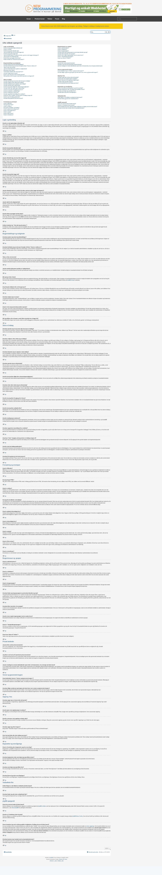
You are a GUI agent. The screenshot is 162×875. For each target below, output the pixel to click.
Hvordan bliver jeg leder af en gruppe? (66, 53)
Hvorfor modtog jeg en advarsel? (11, 92)
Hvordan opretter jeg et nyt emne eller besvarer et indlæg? (17, 81)
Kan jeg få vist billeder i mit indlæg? (11, 107)
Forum (57, 19)
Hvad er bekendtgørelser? (10, 110)
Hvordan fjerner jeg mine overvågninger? (67, 92)
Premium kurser (40, 19)
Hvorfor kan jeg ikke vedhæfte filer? (12, 91)
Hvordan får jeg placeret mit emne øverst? (13, 98)
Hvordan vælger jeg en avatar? (11, 73)
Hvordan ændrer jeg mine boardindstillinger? (14, 64)
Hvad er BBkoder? (8, 103)
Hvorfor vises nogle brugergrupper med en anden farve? (70, 55)
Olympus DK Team (63, 859)
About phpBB (15, 807)
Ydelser (49, 19)
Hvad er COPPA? (8, 49)
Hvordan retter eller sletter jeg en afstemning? (14, 88)
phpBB (51, 857)
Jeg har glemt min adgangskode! (11, 56)
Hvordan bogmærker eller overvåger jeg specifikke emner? (71, 89)
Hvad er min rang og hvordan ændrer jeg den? (14, 74)
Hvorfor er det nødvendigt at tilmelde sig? (13, 48)
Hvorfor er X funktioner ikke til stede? (66, 105)
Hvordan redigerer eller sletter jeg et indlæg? (14, 82)
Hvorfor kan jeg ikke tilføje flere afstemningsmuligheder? (16, 86)
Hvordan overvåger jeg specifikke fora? (67, 90)
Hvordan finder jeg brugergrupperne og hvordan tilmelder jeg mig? (72, 52)
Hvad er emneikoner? (8, 114)
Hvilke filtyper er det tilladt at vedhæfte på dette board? (70, 97)
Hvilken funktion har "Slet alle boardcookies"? (14, 59)
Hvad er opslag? (7, 111)
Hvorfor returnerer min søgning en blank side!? (68, 80)
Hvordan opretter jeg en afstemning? (12, 85)
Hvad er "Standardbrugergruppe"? (65, 56)
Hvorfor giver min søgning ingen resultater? (67, 78)
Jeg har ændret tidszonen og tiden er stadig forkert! (15, 68)
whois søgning (90, 826)
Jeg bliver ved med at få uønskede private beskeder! (70, 64)
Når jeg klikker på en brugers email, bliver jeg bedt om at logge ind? (19, 76)
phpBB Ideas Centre (77, 816)
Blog (63, 19)
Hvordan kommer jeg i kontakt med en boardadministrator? (71, 108)
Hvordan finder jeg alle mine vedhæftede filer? (68, 98)
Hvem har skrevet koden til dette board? (67, 103)
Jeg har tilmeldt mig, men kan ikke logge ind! (14, 52)
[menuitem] (13, 35)
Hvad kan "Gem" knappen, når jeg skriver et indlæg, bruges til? (18, 95)
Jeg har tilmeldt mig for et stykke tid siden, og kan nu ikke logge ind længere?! (21, 55)
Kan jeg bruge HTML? (9, 104)
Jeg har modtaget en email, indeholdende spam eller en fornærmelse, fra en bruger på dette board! (80, 65)
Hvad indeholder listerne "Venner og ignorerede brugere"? (71, 70)
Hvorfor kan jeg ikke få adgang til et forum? (13, 89)
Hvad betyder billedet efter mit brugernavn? (13, 71)
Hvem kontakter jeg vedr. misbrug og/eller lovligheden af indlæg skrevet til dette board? (77, 106)
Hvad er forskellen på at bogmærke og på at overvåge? (70, 88)
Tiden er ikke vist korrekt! (9, 67)
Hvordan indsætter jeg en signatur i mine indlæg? (15, 83)
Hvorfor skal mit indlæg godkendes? (12, 96)
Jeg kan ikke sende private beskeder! (66, 63)
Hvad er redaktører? (62, 49)
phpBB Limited (42, 806)
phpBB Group (70, 280)
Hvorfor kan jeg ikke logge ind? (11, 53)
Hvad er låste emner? (8, 113)
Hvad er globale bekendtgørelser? (11, 109)
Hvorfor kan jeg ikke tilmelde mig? (11, 50)
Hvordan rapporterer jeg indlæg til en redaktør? (14, 94)
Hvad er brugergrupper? (63, 50)
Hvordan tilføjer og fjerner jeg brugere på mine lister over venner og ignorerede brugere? (78, 72)
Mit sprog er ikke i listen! (9, 70)
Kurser (29, 19)
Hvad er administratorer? (63, 48)
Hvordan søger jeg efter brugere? (65, 81)
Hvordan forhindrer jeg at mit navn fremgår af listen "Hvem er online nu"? (20, 65)
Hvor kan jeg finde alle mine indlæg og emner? (68, 83)
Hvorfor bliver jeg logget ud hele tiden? (12, 58)
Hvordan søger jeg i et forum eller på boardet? (68, 77)
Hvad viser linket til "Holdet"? (64, 58)
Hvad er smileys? (8, 106)
